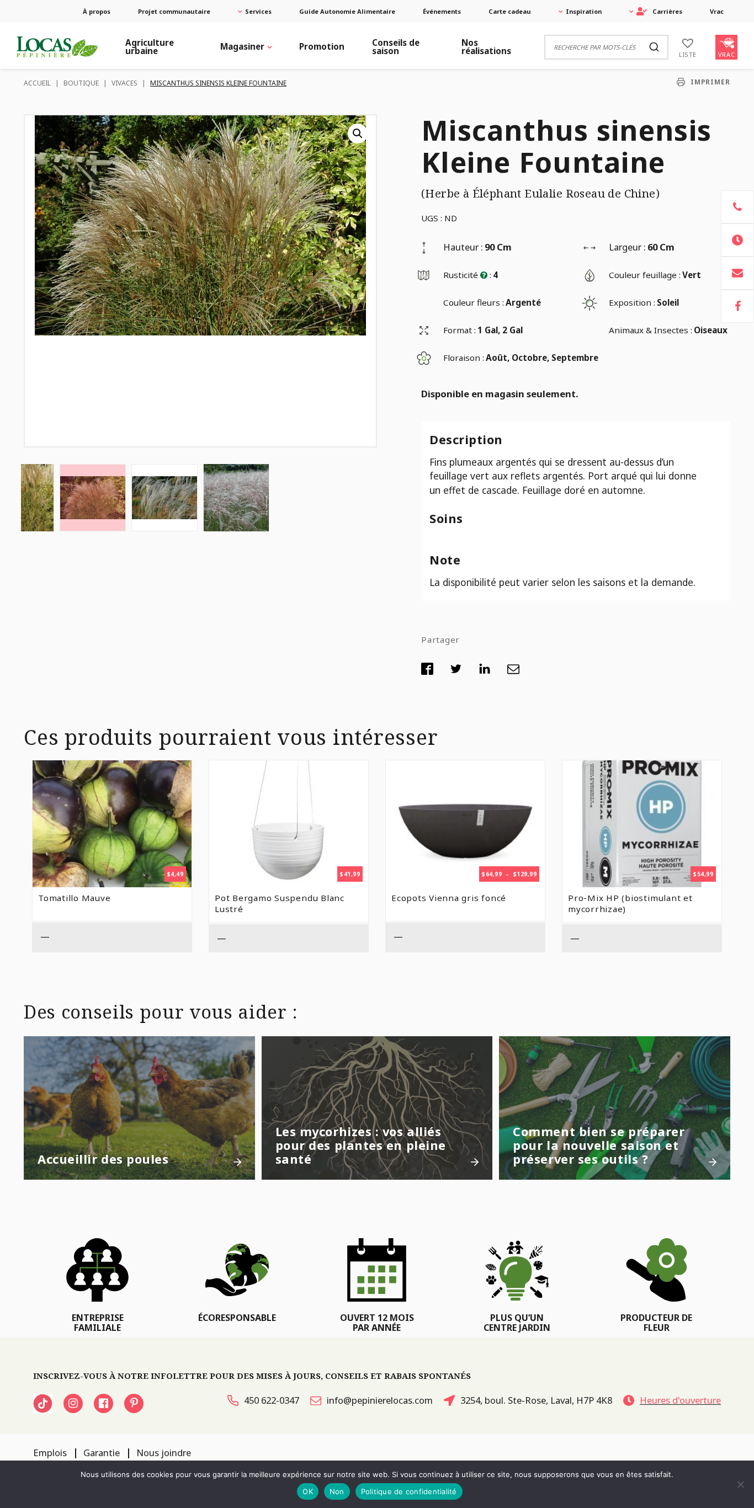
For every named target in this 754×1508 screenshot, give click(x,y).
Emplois (50, 1452)
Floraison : (463, 357)
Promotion (321, 46)
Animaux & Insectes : (650, 329)
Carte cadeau (509, 11)
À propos (96, 11)
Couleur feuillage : (645, 274)
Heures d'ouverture (680, 1400)
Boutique (81, 83)
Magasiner (242, 46)
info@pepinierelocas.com (380, 1400)
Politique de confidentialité (409, 1491)
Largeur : (627, 247)
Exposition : (632, 302)
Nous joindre (163, 1452)
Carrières (667, 11)
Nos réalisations (486, 46)
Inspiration (584, 11)
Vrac (717, 11)
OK (307, 1491)
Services (258, 11)
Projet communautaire (174, 11)
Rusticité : (467, 274)
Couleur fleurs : (473, 302)
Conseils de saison (396, 46)
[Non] (740, 1484)
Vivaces (124, 83)
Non (337, 1491)
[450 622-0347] (737, 206)
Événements (442, 11)
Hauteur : (463, 247)
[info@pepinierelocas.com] (737, 273)
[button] (358, 133)
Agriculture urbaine (149, 46)
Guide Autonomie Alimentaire (347, 11)
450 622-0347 (271, 1400)
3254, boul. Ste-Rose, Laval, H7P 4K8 (536, 1400)
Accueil (37, 83)
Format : (459, 329)
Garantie (101, 1452)
